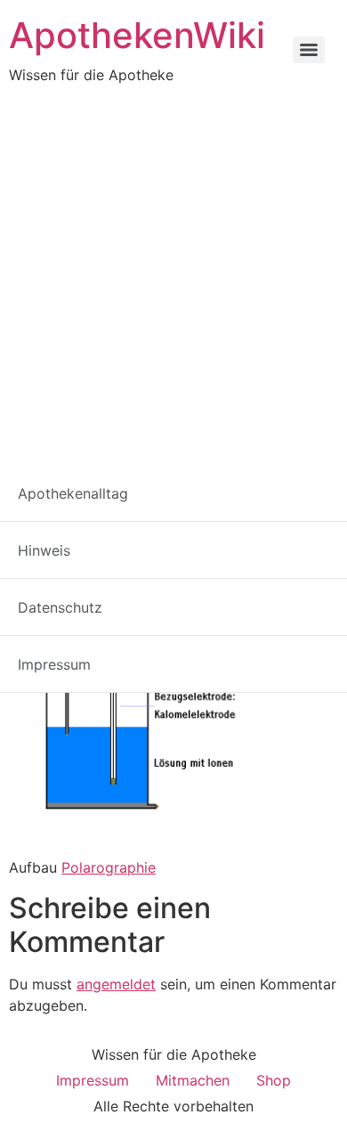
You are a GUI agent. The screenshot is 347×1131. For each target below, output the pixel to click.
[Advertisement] (173, 268)
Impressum (92, 1080)
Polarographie (108, 867)
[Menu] (309, 50)
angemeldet (116, 984)
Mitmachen (193, 1080)
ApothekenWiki (137, 35)
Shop (273, 1080)
